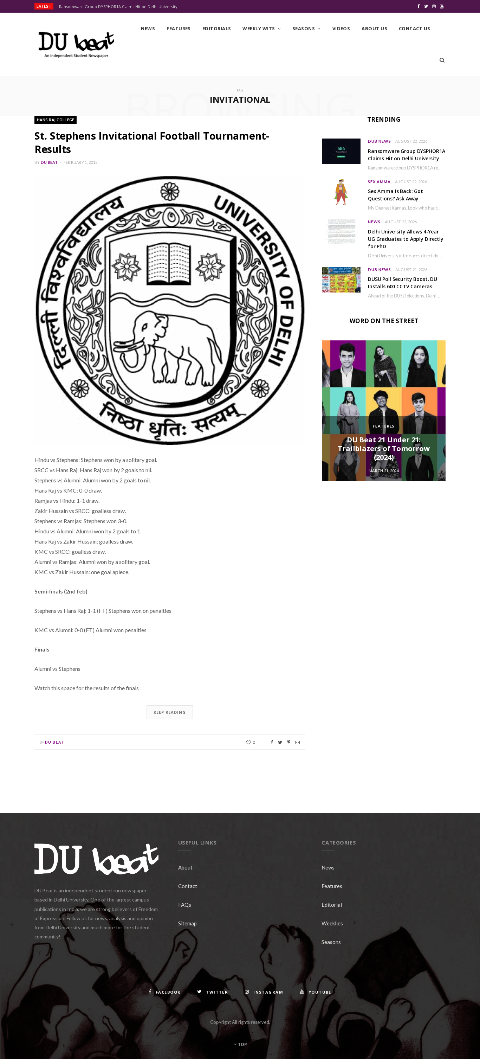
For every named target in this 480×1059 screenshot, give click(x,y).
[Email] (297, 742)
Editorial (332, 904)
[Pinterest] (288, 742)
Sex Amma (379, 181)
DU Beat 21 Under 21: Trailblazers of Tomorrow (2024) (383, 448)
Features (179, 28)
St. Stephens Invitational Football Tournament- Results (152, 142)
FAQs (184, 904)
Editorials (216, 28)
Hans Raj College (55, 119)
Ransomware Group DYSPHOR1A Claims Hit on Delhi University (118, 6)
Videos (341, 28)
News (148, 28)
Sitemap (187, 923)
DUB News (379, 141)
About (185, 867)
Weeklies (332, 923)
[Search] (442, 60)
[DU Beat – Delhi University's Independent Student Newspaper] (76, 44)
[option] (384, 410)
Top (242, 1044)
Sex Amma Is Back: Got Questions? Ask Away (395, 195)
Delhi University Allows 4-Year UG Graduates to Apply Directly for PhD (405, 239)
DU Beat (49, 162)
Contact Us (414, 28)
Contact (187, 886)
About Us (374, 28)
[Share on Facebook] (272, 742)
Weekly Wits (258, 28)
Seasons (303, 28)
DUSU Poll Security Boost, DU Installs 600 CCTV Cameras (402, 283)
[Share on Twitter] (280, 742)
